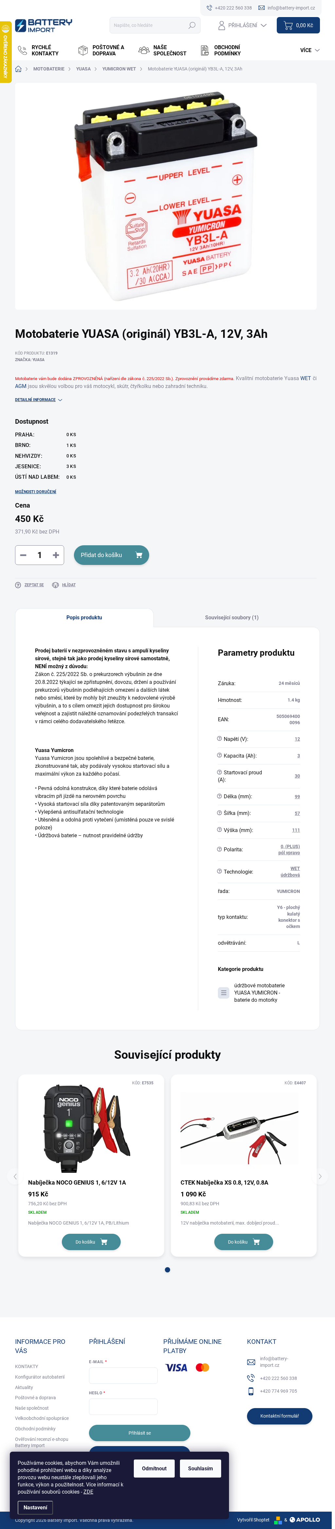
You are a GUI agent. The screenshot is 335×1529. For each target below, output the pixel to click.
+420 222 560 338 (278, 1378)
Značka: (29, 360)
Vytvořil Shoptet (253, 1519)
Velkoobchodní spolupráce (42, 1418)
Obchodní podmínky (35, 1428)
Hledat (192, 25)
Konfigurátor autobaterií (39, 1377)
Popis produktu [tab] (84, 617)
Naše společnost (32, 1408)
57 (297, 813)
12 (297, 739)
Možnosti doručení (35, 492)
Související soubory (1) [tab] (232, 617)
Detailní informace (35, 399)
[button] (167, 1269)
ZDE (88, 1492)
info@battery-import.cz (274, 1362)
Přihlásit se (140, 1433)
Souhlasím (200, 1468)
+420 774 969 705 (278, 1391)
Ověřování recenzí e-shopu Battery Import (41, 1442)
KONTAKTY (26, 1366)
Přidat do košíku (101, 555)
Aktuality (24, 1387)
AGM (20, 386)
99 (297, 796)
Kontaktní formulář (279, 1416)
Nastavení (35, 1507)
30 (297, 776)
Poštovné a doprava (35, 1397)
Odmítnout (154, 1468)
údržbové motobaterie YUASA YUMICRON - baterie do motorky (259, 992)
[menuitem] (44, 50)
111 (296, 830)
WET (305, 378)
